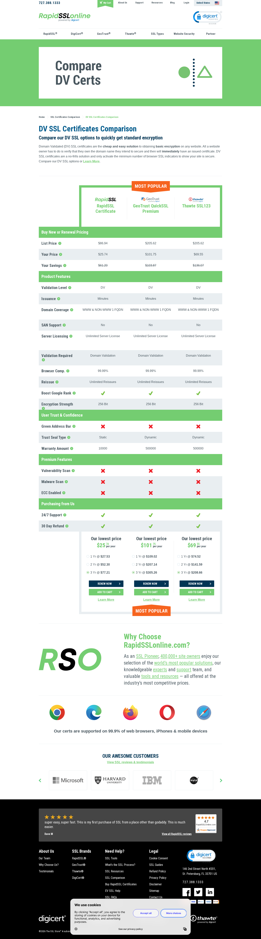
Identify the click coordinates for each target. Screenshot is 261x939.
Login (186, 2)
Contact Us (155, 897)
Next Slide (221, 781)
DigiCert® (78, 878)
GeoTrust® (78, 865)
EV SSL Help (112, 891)
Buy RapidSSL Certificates (121, 884)
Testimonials (46, 871)
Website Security (184, 34)
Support (139, 2)
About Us (122, 2)
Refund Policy (157, 871)
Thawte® (77, 871)
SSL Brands (81, 851)
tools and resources (159, 676)
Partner (211, 34)
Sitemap (154, 891)
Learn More (91, 161)
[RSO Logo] (64, 17)
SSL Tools (111, 858)
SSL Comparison (115, 878)
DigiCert (77, 34)
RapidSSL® (79, 858)
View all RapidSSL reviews (177, 833)
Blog (172, 2)
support (184, 669)
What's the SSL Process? (120, 865)
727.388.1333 (49, 3)
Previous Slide (40, 781)
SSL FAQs (111, 897)
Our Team (44, 858)
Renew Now (105, 583)
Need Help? (114, 851)
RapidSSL (50, 34)
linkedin (210, 892)
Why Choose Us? (49, 865)
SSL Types (157, 34)
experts (160, 669)
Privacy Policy (157, 878)
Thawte (130, 34)
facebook (186, 892)
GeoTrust (104, 34)
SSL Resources (114, 871)
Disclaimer (155, 884)
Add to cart (104, 592)
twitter (198, 892)
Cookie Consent (158, 858)
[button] (201, 856)
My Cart (107, 3)
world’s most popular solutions (183, 663)
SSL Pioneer (147, 656)
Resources (157, 2)
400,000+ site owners (180, 656)
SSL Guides (156, 865)
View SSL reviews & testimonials (130, 762)
